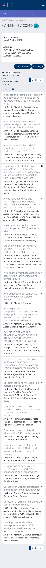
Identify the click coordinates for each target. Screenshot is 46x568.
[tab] (6, 89)
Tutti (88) (37, 66)
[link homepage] (8, 4)
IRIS (3, 20)
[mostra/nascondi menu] (43, 5)
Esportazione (21, 66)
